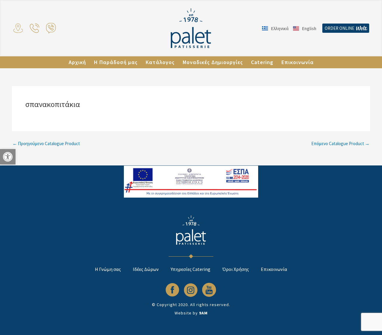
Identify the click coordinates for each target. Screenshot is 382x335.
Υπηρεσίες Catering (190, 269)
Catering (262, 62)
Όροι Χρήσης (235, 269)
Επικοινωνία (297, 62)
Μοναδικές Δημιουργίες (213, 62)
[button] (8, 157)
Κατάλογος (160, 62)
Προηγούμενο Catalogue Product (46, 143)
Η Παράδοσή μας (116, 62)
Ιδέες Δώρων (146, 269)
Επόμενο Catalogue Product (340, 143)
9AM (203, 313)
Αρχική (77, 62)
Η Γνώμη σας (108, 269)
